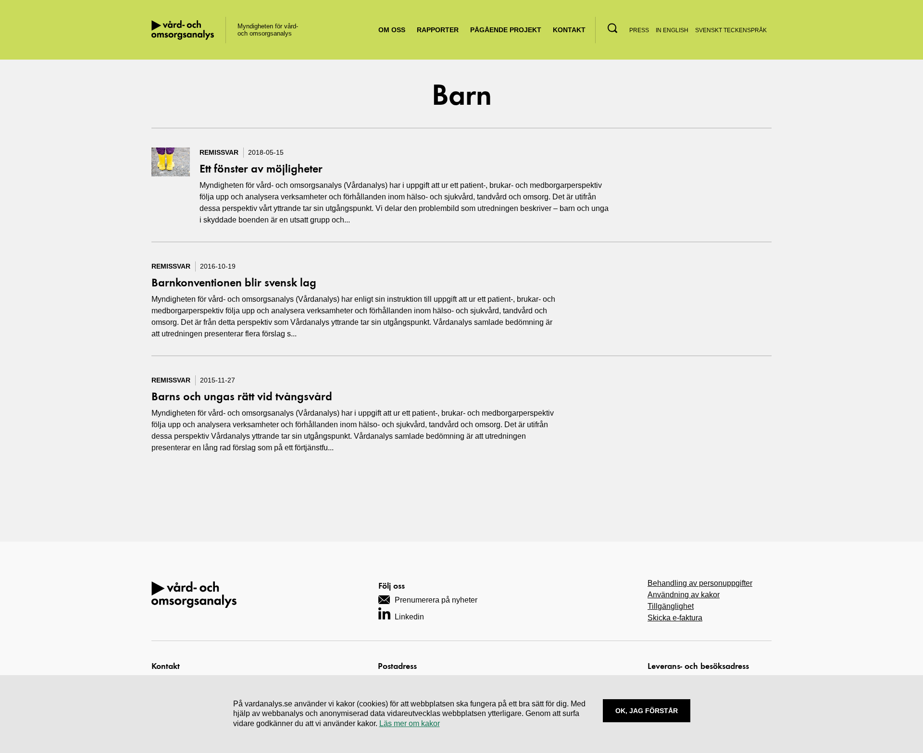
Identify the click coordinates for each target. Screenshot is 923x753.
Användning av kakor (684, 595)
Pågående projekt (505, 30)
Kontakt (569, 30)
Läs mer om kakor (409, 723)
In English (672, 30)
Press (639, 30)
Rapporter (438, 30)
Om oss (391, 30)
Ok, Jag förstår (646, 711)
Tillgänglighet (671, 606)
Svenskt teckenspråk (731, 30)
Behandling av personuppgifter (700, 583)
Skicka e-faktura (675, 618)
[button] (612, 28)
